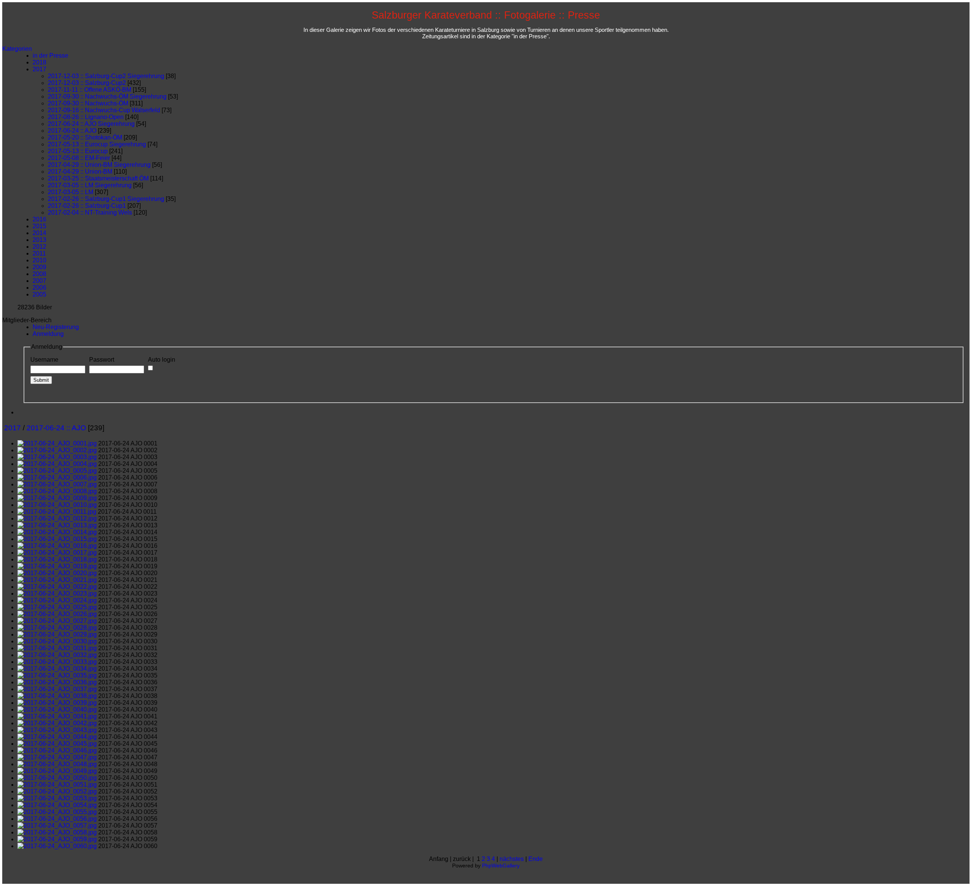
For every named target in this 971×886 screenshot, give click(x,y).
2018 (39, 62)
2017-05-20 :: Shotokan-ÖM (85, 137)
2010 (39, 260)
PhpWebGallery (501, 865)
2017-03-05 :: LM (70, 192)
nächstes (512, 859)
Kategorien (17, 48)
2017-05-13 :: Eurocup (78, 151)
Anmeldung (48, 334)
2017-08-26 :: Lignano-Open (86, 117)
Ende (535, 859)
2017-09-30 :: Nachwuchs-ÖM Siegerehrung (107, 96)
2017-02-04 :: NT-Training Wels (90, 212)
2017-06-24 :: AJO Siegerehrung (91, 124)
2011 (39, 253)
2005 (39, 294)
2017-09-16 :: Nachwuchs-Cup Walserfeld (104, 110)
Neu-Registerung (56, 327)
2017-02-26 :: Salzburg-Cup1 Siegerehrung (106, 199)
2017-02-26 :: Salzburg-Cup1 (87, 205)
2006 (39, 287)
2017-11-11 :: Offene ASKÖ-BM (89, 89)
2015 (39, 226)
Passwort (101, 359)
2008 (39, 274)
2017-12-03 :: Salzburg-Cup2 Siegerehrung (106, 76)
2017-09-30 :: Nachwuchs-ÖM (88, 103)
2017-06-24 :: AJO (72, 130)
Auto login (161, 359)
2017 (39, 69)
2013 (39, 240)
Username (44, 359)
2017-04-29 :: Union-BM (80, 171)
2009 (39, 267)
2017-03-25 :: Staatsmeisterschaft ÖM (98, 178)
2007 (39, 281)
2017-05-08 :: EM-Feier (79, 158)
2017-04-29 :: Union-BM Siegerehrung (99, 165)
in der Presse (50, 55)
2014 (39, 233)
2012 (39, 246)
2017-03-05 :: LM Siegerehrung (90, 185)
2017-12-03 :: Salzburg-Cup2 (87, 83)
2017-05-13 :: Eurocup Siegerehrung (97, 144)
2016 (39, 219)
